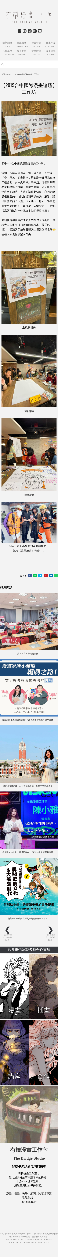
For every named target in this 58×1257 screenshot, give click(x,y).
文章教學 (36, 52)
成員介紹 (21, 52)
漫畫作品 (36, 44)
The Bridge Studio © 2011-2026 (21, 1239)
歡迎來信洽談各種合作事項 (29, 950)
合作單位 (7, 52)
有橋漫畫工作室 (24, 1234)
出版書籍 (22, 44)
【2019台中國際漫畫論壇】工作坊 (26, 74)
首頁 (3, 74)
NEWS (8, 74)
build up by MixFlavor (37, 1242)
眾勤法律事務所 (41, 1234)
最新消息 (7, 44)
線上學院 (50, 52)
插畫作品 (50, 44)
